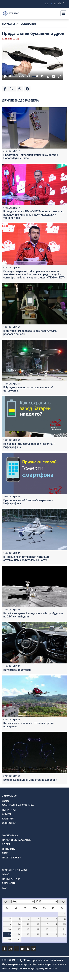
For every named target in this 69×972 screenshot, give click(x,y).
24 (19, 934)
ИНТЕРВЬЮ (8, 848)
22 (64, 929)
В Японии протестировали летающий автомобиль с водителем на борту (26, 558)
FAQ (4, 887)
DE (59, 3)
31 (19, 939)
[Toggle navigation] (62, 13)
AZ (46, 3)
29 (64, 934)
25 (28, 934)
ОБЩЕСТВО (9, 822)
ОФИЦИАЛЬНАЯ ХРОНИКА (18, 805)
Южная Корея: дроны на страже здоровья (30, 779)
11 (28, 924)
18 (28, 929)
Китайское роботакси (17, 669)
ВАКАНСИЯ (9, 883)
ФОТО (5, 800)
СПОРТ (6, 844)
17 (19, 929)
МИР (5, 853)
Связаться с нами (14, 870)
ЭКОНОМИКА (10, 835)
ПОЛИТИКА (9, 809)
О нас (6, 874)
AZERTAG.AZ (9, 796)
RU (51, 3)
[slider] (13, 76)
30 (9, 939)
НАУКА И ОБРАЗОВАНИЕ (19, 24)
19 (38, 929)
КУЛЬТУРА (8, 818)
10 (19, 924)
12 (38, 924)
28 (55, 934)
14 (55, 924)
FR (63, 3)
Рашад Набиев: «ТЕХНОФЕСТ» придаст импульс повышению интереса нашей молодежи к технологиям (33, 214)
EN (55, 3)
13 (47, 924)
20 (47, 929)
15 (64, 924)
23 (9, 934)
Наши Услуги (11, 879)
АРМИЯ (6, 814)
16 (9, 929)
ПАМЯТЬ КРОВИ (11, 857)
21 (55, 929)
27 (47, 934)
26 (38, 934)
